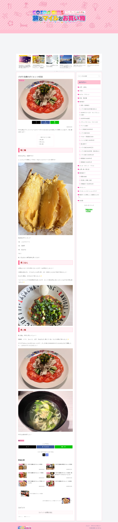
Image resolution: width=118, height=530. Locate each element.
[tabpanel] (24, 62)
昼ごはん (42, 141)
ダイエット (22, 440)
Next (101, 62)
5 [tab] (63, 71)
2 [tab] (57, 71)
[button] (99, 76)
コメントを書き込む (46, 512)
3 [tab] (59, 71)
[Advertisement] (59, 43)
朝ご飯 (41, 139)
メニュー (88, 525)
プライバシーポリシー (96, 525)
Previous (17, 62)
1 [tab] (55, 71)
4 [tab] (61, 71)
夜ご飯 (41, 144)
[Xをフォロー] (44, 454)
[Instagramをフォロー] (47, 454)
